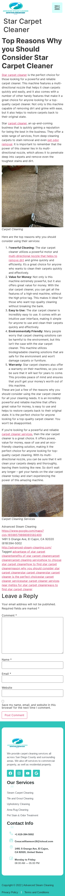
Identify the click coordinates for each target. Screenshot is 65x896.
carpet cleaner (17, 123)
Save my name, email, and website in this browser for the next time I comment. (29, 706)
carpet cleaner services (17, 434)
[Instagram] (19, 773)
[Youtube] (27, 773)
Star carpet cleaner (14, 75)
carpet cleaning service (26, 560)
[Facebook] (10, 773)
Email (6, 673)
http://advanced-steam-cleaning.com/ (26, 547)
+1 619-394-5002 (24, 834)
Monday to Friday (25, 859)
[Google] (36, 773)
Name (7, 659)
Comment (9, 615)
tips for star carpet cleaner (29, 585)
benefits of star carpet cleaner (31, 556)
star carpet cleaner (33, 572)
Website (7, 687)
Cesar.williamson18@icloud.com (34, 841)
